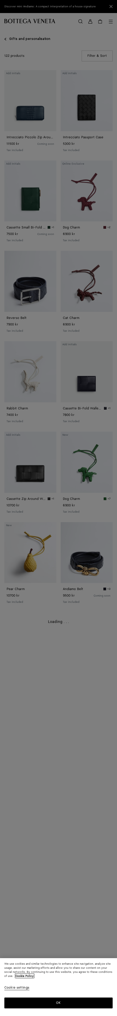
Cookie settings (16, 988)
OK (58, 1003)
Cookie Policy (25, 976)
